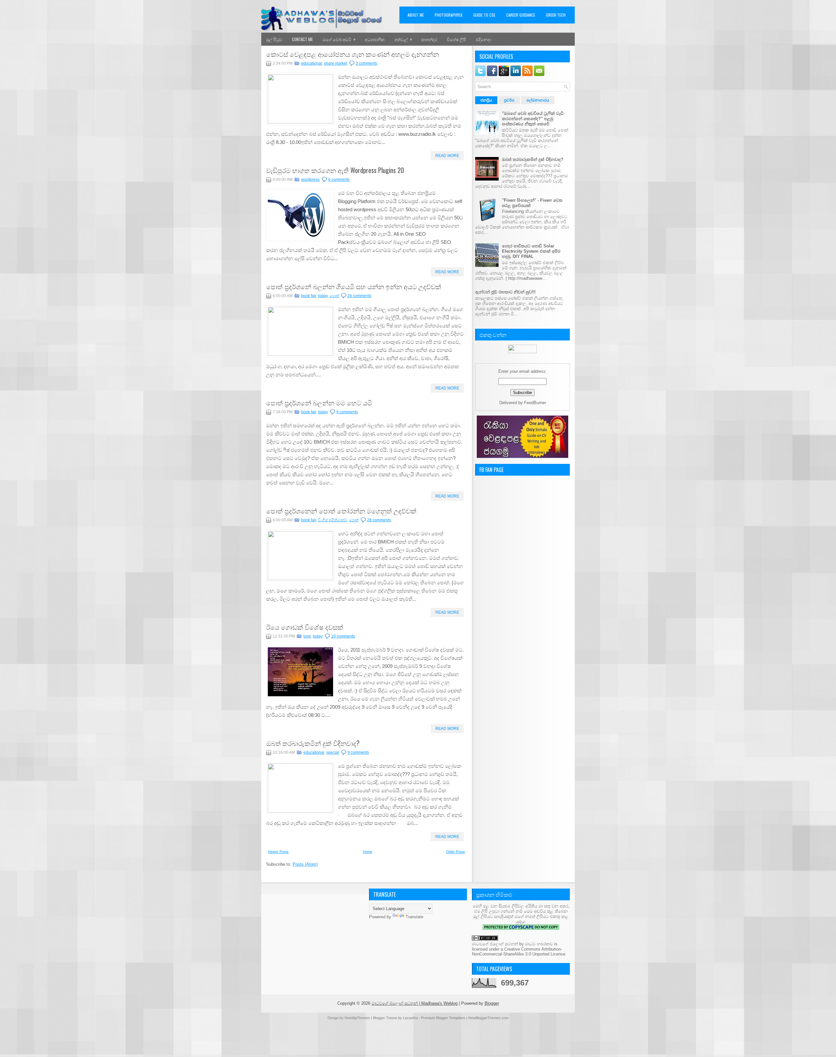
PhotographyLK (448, 15)
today (323, 295)
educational (311, 63)
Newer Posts (278, 852)
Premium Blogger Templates (443, 1018)
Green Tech (556, 15)
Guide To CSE (484, 15)
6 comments (339, 179)
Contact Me (302, 39)
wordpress (310, 179)
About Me (416, 15)
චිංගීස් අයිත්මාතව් (332, 520)
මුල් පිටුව (274, 39)
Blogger (492, 1003)
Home (367, 852)
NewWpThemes (357, 1018)
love (307, 636)
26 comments (359, 295)
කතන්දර (429, 39)
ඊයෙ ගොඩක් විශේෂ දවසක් (304, 626)
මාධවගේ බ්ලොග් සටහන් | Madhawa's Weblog (415, 1003)
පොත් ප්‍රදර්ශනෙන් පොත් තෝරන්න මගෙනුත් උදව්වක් (341, 510)
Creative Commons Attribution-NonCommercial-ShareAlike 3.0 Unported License (518, 951)
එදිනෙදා (483, 39)
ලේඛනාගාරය (537, 100)
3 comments (366, 63)
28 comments (379, 520)
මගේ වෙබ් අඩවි (339, 39)
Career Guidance (520, 15)
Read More (447, 155)
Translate (414, 916)
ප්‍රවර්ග (509, 100)
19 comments (343, 636)
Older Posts (455, 852)
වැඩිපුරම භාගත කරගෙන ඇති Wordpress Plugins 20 (335, 170)
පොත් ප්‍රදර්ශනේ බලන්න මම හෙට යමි (319, 402)
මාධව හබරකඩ (539, 943)
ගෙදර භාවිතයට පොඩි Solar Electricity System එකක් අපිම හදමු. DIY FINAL (531, 251)
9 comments (347, 412)
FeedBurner (535, 402)
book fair (308, 295)
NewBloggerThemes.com (488, 1018)
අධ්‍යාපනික (375, 39)
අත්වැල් (403, 39)
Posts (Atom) (305, 864)
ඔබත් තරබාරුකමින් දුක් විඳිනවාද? (313, 743)
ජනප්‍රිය (486, 100)
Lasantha (410, 1018)
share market (335, 63)
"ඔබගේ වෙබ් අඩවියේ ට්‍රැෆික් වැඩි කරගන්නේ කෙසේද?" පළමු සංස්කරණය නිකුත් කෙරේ (533, 118)
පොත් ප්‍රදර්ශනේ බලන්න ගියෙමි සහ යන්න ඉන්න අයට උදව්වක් (353, 286)
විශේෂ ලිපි (456, 39)
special (332, 752)
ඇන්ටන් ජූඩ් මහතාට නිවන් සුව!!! (505, 292)
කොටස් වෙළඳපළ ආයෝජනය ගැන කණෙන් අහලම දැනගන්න (352, 54)
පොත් (334, 295)
